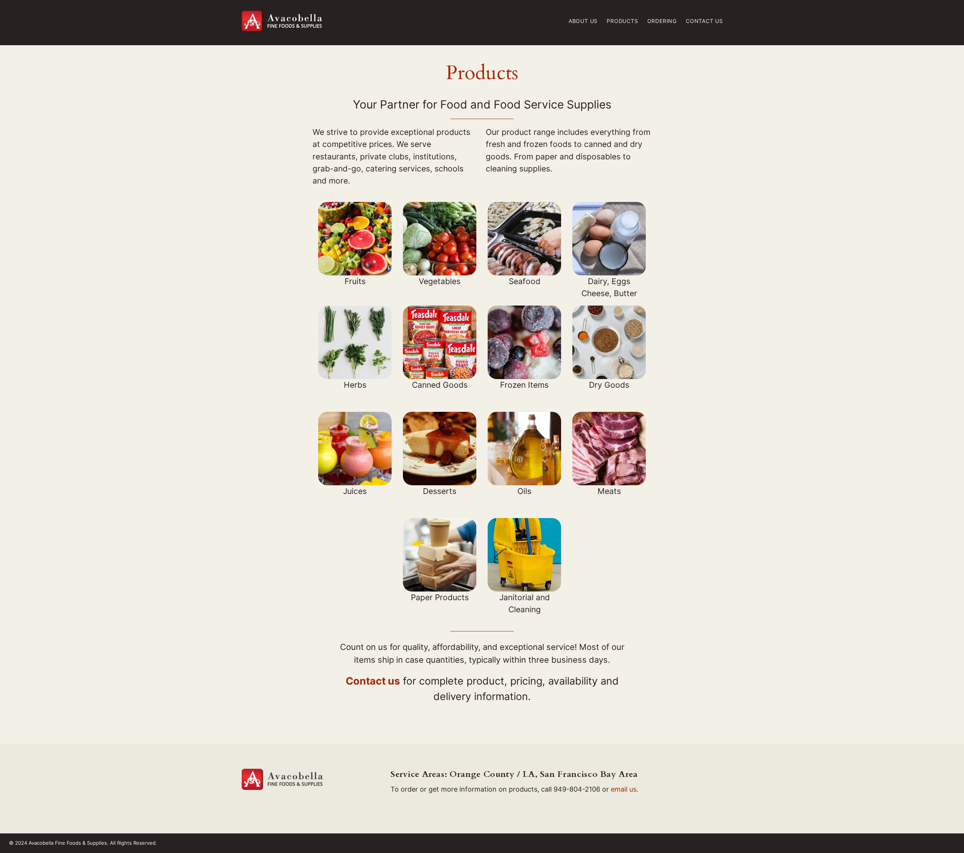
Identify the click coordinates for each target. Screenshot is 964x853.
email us (623, 789)
